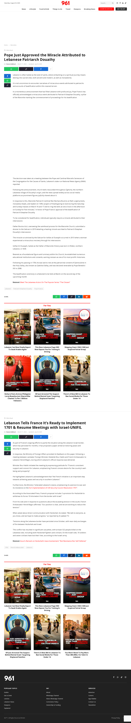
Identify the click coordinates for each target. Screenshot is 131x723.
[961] (65, 3)
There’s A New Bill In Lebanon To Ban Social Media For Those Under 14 (76, 396)
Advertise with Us (106, 9)
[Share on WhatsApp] (11, 69)
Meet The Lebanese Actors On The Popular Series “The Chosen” (45, 282)
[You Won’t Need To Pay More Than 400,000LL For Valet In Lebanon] (76, 632)
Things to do (57, 9)
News (24, 9)
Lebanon (29, 547)
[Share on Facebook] (41, 69)
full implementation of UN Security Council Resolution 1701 (53, 488)
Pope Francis (38, 289)
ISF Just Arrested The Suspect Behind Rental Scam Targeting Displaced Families (47, 396)
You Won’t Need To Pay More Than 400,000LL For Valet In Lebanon (77, 655)
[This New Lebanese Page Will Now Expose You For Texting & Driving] (47, 327)
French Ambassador (17, 547)
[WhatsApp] (7, 81)
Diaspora (77, 9)
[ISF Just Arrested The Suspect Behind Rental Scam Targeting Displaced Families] (47, 373)
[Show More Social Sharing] (51, 69)
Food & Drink (44, 9)
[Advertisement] (65, 28)
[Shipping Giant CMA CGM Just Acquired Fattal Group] (76, 327)
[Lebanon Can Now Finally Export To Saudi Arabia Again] (17, 327)
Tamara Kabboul (11, 64)
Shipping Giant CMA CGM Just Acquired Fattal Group (77, 348)
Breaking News (89, 9)
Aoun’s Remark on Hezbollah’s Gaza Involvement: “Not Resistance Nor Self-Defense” (53, 541)
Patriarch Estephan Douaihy (23, 289)
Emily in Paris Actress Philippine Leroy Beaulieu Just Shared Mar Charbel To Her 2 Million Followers (18, 397)
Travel (68, 9)
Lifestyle (32, 9)
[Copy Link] (26, 69)
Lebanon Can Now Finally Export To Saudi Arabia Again (17, 348)
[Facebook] (7, 76)
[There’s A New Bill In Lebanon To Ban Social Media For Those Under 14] (76, 373)
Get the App (121, 9)
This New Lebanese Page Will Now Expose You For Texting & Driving (47, 349)
